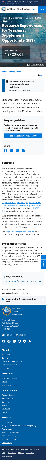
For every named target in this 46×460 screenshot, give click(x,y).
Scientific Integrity (9, 439)
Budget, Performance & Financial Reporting (19, 425)
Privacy (36, 449)
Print (42, 75)
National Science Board (11, 365)
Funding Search (15, 71)
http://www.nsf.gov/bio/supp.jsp (20, 231)
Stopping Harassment (10, 432)
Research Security (9, 436)
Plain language (7, 456)
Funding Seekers (8, 395)
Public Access (7, 429)
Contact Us (6, 368)
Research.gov (7, 443)
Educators (6, 409)
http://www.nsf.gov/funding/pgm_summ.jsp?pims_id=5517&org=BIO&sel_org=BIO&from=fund (22, 205)
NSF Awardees (7, 398)
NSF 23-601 (14, 54)
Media (4, 405)
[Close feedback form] (43, 257)
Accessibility (30, 453)
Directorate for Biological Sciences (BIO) (23, 281)
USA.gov (21, 453)
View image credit (37, 65)
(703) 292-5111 (8, 329)
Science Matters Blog (10, 385)
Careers (5, 358)
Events (4, 381)
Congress (5, 402)
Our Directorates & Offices (12, 361)
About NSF (6, 354)
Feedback (44, 264)
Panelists (5, 412)
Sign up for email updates (17, 335)
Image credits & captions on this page (21, 300)
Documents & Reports (10, 422)
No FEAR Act (12, 453)
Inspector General (26, 449)
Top (42, 281)
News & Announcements (11, 378)
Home (4, 71)
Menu (42, 9)
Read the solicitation (23, 136)
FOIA (3, 453)
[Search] (34, 9)
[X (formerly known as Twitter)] (9, 341)
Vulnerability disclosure (9, 449)
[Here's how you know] (23, 3)
